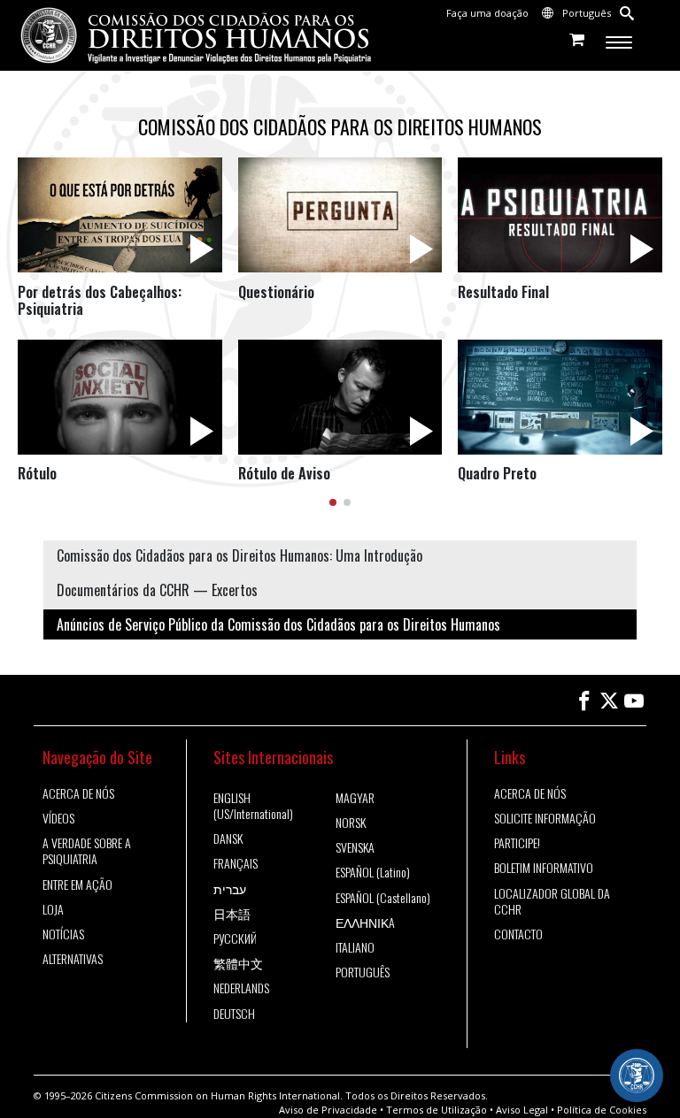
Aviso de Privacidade (328, 1109)
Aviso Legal (522, 1109)
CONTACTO (518, 934)
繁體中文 (238, 963)
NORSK (351, 823)
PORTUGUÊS (363, 972)
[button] (332, 502)
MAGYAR (355, 798)
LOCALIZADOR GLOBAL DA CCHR (552, 901)
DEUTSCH (234, 1014)
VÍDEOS (58, 818)
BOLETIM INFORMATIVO (543, 868)
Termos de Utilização (436, 1109)
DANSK (228, 838)
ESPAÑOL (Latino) (373, 872)
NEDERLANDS (241, 988)
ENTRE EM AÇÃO (77, 884)
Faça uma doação (487, 12)
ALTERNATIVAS (72, 959)
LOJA (53, 909)
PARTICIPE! (517, 843)
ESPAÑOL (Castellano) (383, 898)
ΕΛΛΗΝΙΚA (365, 922)
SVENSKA (355, 847)
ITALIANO (355, 947)
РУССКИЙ (235, 938)
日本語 (232, 914)
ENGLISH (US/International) (253, 806)
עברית (229, 889)
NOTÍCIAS (63, 934)
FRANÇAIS (235, 863)
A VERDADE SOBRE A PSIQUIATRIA (86, 851)
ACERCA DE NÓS (78, 793)
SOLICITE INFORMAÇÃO (545, 818)
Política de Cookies (601, 1109)
